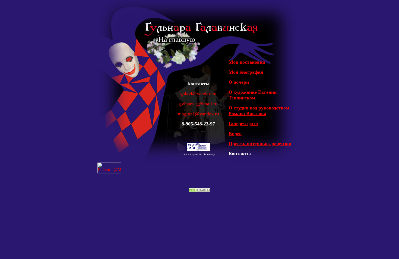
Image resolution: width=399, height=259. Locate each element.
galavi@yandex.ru (198, 93)
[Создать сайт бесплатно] (199, 190)
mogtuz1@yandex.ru (198, 113)
